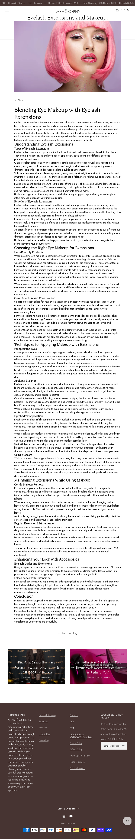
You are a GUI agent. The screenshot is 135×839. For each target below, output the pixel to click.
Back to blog (69, 633)
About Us (74, 715)
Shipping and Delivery (79, 755)
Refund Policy (76, 749)
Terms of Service (77, 761)
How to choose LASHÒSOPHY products (81, 735)
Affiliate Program (77, 768)
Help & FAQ (44, 734)
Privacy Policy (76, 743)
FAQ (72, 721)
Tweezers (43, 727)
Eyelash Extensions (47, 715)
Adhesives (43, 721)
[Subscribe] (123, 745)
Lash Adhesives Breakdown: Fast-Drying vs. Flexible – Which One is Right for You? (98, 667)
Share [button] (20, 100)
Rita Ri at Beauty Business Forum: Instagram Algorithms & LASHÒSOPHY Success (37, 667)
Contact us (44, 740)
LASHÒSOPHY (71, 823)
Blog (72, 727)
